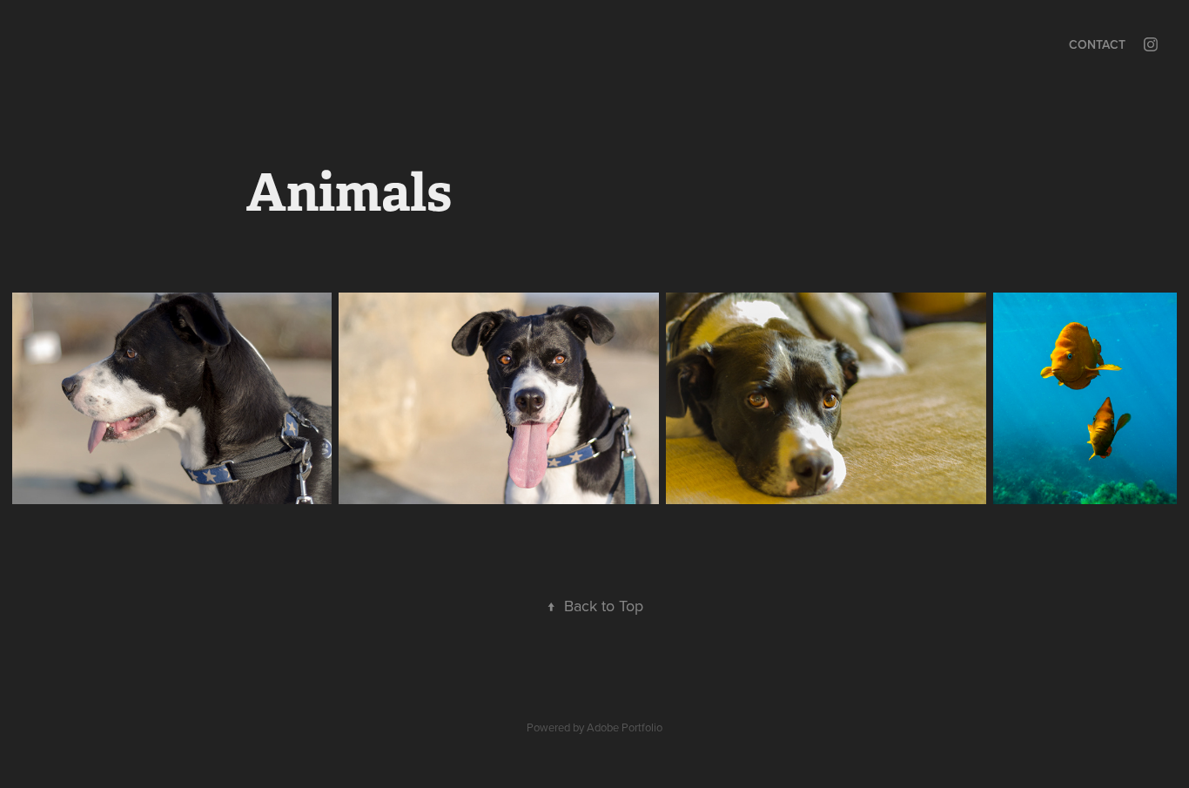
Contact (1097, 44)
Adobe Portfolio (624, 727)
